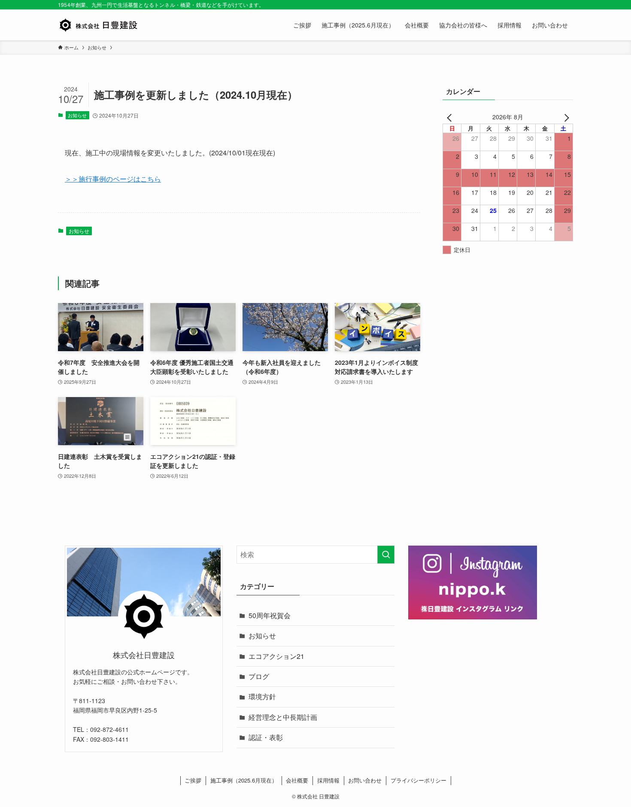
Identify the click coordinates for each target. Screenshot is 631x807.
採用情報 (328, 780)
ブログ (259, 676)
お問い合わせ (365, 780)
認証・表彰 (266, 737)
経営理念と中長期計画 (283, 717)
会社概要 (297, 780)
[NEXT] (565, 116)
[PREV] (451, 116)
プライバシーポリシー (418, 780)
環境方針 (262, 696)
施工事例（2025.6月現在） (243, 780)
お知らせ (77, 115)
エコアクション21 (276, 656)
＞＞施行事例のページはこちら (113, 179)
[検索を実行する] (385, 555)
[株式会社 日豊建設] (98, 24)
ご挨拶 (193, 780)
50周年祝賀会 (270, 615)
